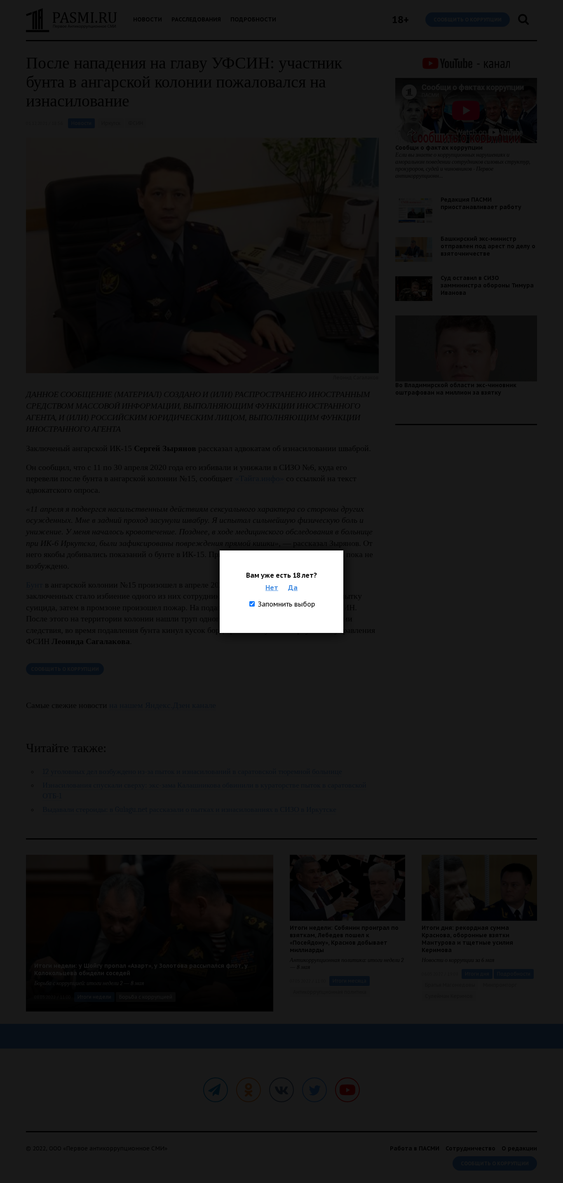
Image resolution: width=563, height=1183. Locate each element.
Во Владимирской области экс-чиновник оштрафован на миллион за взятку (455, 388)
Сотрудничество (470, 1148)
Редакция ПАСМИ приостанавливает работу (481, 203)
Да (293, 587)
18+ (400, 19)
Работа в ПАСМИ (414, 1148)
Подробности (253, 19)
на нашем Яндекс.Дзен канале (162, 705)
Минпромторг (500, 985)
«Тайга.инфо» (259, 478)
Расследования (196, 19)
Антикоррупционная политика (329, 992)
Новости (147, 19)
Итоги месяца (349, 981)
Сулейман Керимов (449, 996)
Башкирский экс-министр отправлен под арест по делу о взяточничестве (488, 246)
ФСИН (135, 123)
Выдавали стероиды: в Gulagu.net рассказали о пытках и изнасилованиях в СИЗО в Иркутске (189, 809)
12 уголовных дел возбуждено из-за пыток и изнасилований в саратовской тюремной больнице (192, 771)
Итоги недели (94, 997)
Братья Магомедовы (450, 985)
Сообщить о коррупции (468, 19)
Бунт (34, 584)
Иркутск (110, 123)
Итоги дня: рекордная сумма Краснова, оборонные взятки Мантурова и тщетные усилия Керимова (467, 939)
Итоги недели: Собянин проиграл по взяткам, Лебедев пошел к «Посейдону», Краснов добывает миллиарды (344, 939)
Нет (271, 587)
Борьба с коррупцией (145, 997)
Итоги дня (477, 974)
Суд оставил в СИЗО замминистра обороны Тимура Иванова (487, 285)
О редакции (519, 1148)
